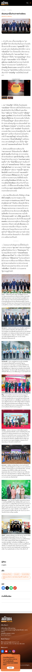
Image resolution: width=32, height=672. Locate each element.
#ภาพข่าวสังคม (25, 574)
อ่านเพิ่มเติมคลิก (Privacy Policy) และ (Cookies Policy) (10, 662)
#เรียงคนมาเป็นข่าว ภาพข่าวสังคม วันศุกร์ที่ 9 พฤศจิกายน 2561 (15, 577)
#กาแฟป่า (16, 574)
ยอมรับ (10, 668)
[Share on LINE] (11, 588)
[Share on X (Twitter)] (7, 588)
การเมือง (9, 10)
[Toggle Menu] (30, 3)
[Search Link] (27, 3)
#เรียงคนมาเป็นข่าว (7, 574)
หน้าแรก (4, 10)
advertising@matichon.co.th (11, 642)
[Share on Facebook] (3, 588)
